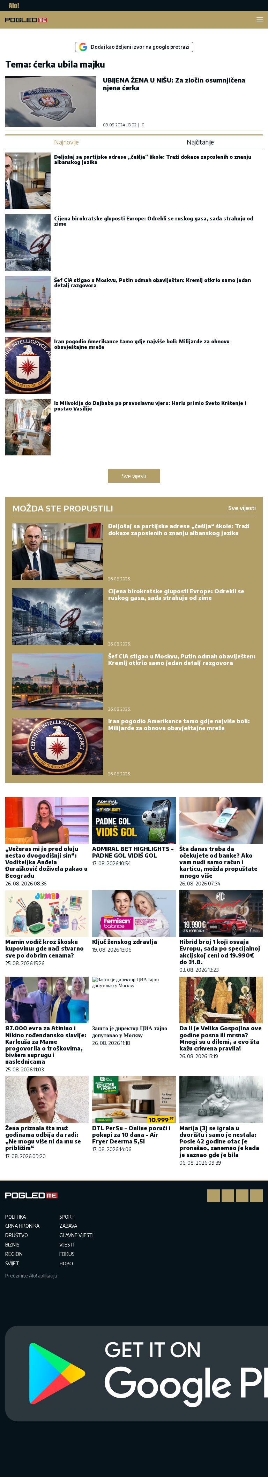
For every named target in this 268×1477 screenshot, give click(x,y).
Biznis (12, 1245)
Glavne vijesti (76, 1235)
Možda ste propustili (62, 508)
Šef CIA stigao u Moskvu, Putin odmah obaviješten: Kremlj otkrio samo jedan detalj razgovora (152, 282)
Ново (66, 1263)
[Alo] (12, 5)
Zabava (68, 1226)
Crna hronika (22, 1226)
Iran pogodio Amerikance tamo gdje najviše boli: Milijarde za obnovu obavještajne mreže (142, 344)
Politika (15, 1217)
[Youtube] (256, 1195)
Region (14, 1254)
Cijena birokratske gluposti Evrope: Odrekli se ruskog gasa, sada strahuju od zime (153, 221)
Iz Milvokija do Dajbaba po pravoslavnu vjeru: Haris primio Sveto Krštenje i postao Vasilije (150, 405)
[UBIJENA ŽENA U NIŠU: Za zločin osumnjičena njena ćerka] (50, 101)
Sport (67, 1217)
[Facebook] (213, 1195)
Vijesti (66, 1245)
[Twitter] (242, 1195)
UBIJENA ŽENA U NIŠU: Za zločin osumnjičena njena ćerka (174, 84)
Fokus (66, 1254)
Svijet (12, 1263)
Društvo (16, 1235)
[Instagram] (228, 1195)
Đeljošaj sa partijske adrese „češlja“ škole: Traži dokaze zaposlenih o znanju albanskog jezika (152, 159)
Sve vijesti (134, 475)
